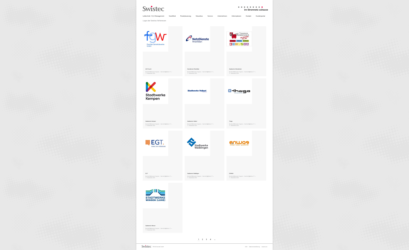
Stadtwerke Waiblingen (193, 173)
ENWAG (231, 173)
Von (166, 71)
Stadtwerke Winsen (150, 225)
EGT (146, 173)
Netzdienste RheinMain (193, 69)
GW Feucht (148, 69)
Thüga (230, 121)
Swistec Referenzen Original (152, 71)
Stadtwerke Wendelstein (235, 69)
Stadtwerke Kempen (150, 121)
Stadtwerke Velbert (192, 121)
